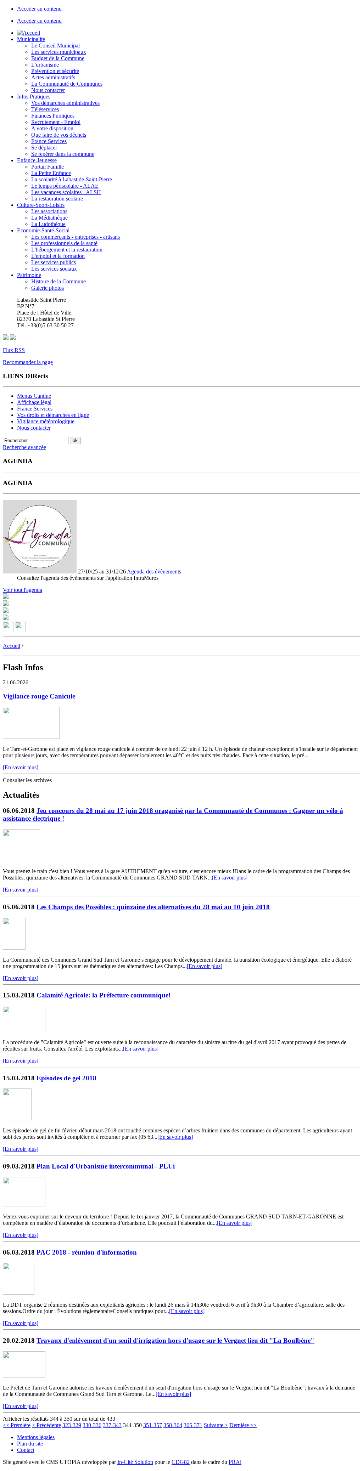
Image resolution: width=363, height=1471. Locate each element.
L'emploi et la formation (58, 256)
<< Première (16, 1425)
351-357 (152, 1425)
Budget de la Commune (57, 58)
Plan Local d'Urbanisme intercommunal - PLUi (106, 1166)
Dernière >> (243, 1425)
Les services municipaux (58, 52)
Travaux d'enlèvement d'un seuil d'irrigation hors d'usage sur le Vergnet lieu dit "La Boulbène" (175, 1340)
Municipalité (31, 39)
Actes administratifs (53, 77)
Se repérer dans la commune (62, 154)
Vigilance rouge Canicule (39, 696)
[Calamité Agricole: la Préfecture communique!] (24, 1030)
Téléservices (45, 109)
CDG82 (181, 1462)
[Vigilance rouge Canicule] (31, 737)
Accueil (11, 646)
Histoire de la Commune (58, 281)
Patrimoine (29, 275)
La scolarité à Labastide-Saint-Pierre (71, 179)
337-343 (112, 1425)
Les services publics (53, 262)
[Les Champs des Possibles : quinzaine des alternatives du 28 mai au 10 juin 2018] (14, 948)
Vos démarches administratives (65, 103)
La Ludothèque (48, 224)
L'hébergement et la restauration (66, 250)
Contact (25, 1450)
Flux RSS (14, 350)
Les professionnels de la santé (64, 243)
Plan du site (30, 1444)
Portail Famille (47, 167)
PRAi (235, 1462)
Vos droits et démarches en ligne (53, 415)
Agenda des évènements (154, 571)
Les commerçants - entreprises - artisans (75, 237)
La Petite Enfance (51, 173)
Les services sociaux (54, 269)
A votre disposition (52, 128)
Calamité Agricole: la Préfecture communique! (104, 995)
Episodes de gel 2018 (66, 1078)
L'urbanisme (45, 65)
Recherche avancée (24, 447)
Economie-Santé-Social (43, 230)
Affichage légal (34, 402)
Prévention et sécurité (55, 71)
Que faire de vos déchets (58, 135)
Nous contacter (48, 90)
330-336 (92, 1425)
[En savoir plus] (20, 767)
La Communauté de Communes (66, 84)
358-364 (172, 1425)
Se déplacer (44, 148)
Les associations (49, 211)
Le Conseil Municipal (55, 46)
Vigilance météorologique (45, 421)
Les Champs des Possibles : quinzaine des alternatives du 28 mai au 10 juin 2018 (153, 907)
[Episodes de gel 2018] (17, 1118)
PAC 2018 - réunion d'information (87, 1252)
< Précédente (46, 1425)
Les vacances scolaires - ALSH (66, 192)
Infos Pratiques (33, 97)
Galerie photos (47, 288)
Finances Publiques (52, 116)
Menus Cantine (34, 396)
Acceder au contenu (39, 9)
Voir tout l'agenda (22, 590)
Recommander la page (28, 362)
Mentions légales (36, 1437)
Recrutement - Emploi (55, 122)
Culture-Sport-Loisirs (41, 205)
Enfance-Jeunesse (37, 160)
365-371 (193, 1425)
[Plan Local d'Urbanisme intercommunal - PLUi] (24, 1204)
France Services (49, 141)
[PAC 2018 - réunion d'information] (18, 1293)
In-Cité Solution (135, 1462)
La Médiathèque (49, 218)
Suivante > (216, 1425)
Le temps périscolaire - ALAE (65, 186)
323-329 (71, 1425)
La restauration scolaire (57, 199)
